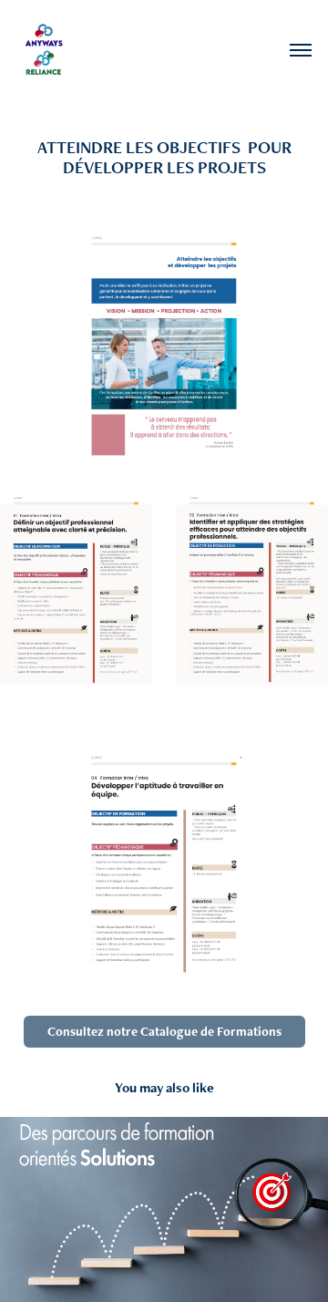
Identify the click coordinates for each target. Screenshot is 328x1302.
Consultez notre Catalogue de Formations (164, 1031)
